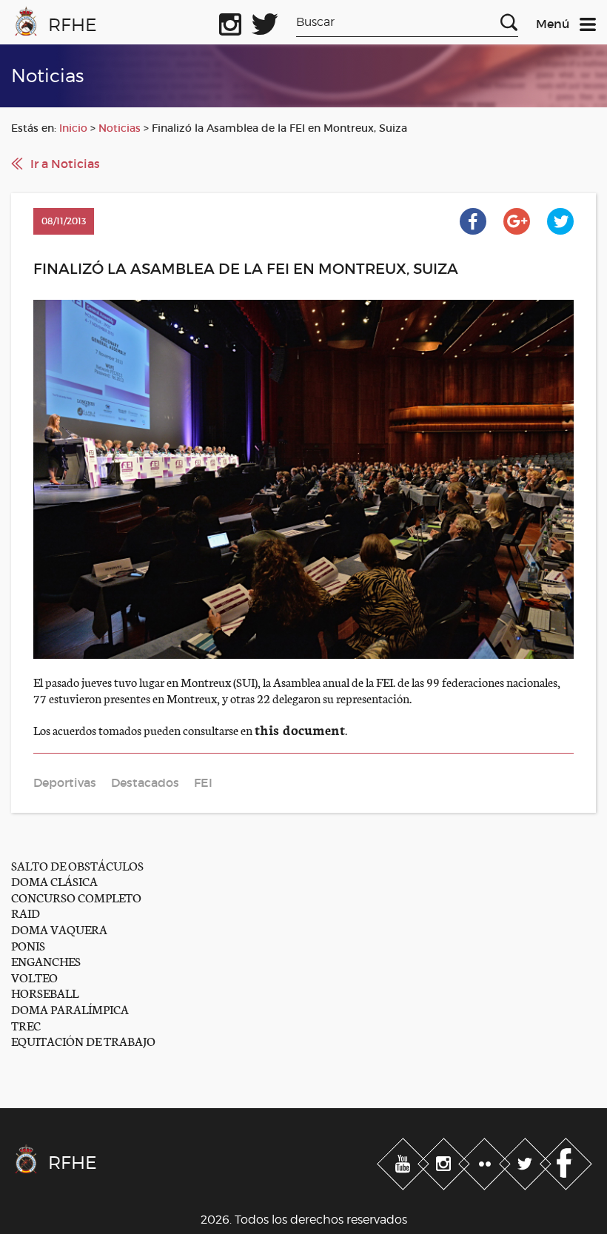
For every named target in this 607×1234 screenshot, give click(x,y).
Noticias (119, 128)
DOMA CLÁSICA (54, 880)
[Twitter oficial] (265, 21)
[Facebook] (565, 1160)
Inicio (73, 128)
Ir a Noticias (65, 164)
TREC (26, 1024)
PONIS (28, 944)
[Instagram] (445, 1160)
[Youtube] (404, 1160)
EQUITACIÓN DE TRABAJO (83, 1040)
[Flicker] (486, 1160)
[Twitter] (527, 1160)
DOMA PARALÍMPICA (70, 1008)
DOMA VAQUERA (59, 928)
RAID (25, 912)
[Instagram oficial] (230, 21)
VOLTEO (34, 976)
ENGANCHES (46, 960)
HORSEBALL (44, 992)
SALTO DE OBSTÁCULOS (77, 864)
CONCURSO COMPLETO (76, 896)
